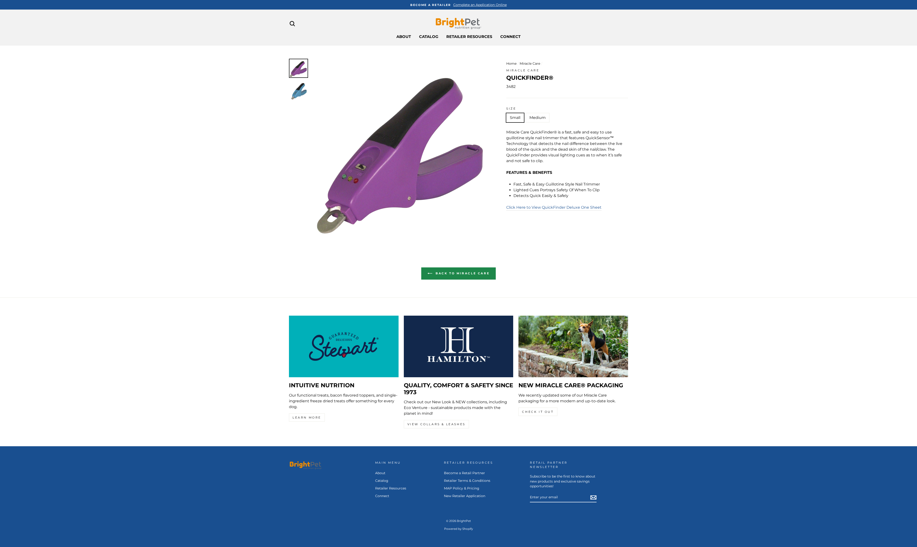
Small (515, 117)
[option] (458, 4)
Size (511, 108)
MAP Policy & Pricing (461, 488)
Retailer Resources (469, 36)
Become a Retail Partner (464, 473)
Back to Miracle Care (462, 273)
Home (511, 63)
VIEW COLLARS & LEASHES (436, 424)
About (403, 36)
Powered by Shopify (458, 529)
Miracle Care (530, 63)
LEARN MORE (307, 417)
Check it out (538, 412)
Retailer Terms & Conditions (467, 481)
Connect (510, 36)
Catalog (428, 36)
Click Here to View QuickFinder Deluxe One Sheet (554, 207)
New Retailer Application (464, 496)
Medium (537, 117)
